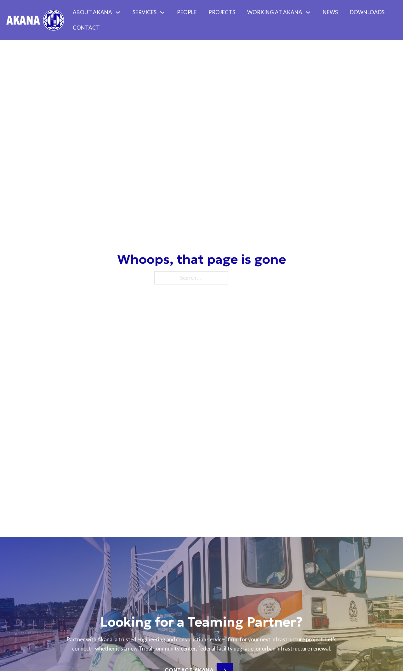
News (330, 12)
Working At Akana (274, 12)
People (186, 12)
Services (144, 12)
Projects (221, 12)
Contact (86, 27)
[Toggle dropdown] (119, 12)
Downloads (367, 12)
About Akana (92, 12)
